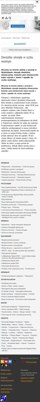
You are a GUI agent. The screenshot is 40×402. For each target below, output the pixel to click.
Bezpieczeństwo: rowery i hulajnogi (13, 243)
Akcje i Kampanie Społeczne (21, 224)
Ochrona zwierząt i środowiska (12, 232)
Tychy (4, 343)
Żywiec (9, 346)
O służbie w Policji (8, 291)
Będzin (27, 322)
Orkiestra (16, 207)
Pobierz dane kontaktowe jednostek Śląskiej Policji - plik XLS (19, 349)
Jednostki (4, 318)
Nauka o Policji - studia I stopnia (12, 286)
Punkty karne (30, 269)
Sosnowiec (5, 340)
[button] (36, 18)
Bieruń (15, 324)
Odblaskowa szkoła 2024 (10, 263)
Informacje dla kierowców (10, 266)
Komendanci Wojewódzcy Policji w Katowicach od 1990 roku (18, 191)
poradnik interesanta (6, 389)
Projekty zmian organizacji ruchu (13, 269)
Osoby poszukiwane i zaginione (12, 276)
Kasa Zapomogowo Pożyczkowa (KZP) (15, 202)
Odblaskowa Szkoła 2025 (10, 260)
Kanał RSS (2, 361)
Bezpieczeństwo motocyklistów (12, 245)
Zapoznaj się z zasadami (27, 378)
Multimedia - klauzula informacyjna (13, 172)
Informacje (16, 38)
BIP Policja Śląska (32, 362)
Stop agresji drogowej (9, 253)
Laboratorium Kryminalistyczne (12, 210)
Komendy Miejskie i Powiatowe (12, 322)
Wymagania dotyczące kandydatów (14, 288)
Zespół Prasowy (24, 306)
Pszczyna (26, 335)
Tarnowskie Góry (29, 340)
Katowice (34, 330)
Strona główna (6, 38)
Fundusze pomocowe (9, 204)
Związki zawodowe (8, 180)
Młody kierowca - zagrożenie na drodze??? (16, 248)
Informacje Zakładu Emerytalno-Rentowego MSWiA (19, 213)
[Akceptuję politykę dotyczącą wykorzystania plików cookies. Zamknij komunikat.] (37, 1)
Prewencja (5, 221)
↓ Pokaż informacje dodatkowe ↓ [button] (20, 50)
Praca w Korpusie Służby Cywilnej (13, 296)
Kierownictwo (16, 166)
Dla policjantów (7, 199)
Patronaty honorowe (9, 177)
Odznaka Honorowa (8, 174)
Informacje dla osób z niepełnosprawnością (16, 314)
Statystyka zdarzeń (24, 177)
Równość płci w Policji (24, 180)
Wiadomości (26, 38)
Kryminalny (5, 272)
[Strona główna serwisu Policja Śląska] (3, 18)
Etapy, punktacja (7, 294)
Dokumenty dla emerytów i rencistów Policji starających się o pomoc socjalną (16, 216)
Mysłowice (28, 332)
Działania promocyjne (9, 283)
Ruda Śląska (6, 338)
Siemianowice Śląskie (26, 338)
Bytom (21, 324)
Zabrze (24, 343)
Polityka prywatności (26, 381)
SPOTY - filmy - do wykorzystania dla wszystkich (18, 250)
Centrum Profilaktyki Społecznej (12, 227)
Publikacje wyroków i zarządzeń (12, 169)
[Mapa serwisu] (6, 18)
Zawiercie (32, 343)
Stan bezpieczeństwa (9, 187)
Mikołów (20, 332)
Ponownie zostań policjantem (26, 299)
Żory (3, 346)
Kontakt (31, 294)
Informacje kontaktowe (9, 306)
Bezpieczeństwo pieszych (10, 240)
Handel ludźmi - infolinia (10, 312)
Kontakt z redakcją (6, 374)
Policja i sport (6, 207)
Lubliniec (12, 332)
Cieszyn (4, 327)
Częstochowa (13, 327)
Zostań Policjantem (8, 279)
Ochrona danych (28, 166)
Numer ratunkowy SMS (9, 309)
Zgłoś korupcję (25, 309)
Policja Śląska (6, 183)
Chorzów (29, 324)
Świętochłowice (16, 340)
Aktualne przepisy (21, 294)
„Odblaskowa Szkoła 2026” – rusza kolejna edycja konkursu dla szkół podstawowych (19, 257)
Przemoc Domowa (8, 230)
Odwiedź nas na (6, 361)
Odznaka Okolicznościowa (26, 174)
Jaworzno (25, 330)
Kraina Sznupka (21, 230)
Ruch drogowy (6, 236)
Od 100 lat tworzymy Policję (27, 187)
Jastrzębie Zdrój (14, 330)
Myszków (5, 335)
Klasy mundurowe (8, 299)
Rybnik (15, 338)
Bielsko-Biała (6, 324)
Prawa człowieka (30, 210)
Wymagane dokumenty (24, 291)
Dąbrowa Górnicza (27, 327)
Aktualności (6, 224)
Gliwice (4, 330)
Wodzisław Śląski (14, 343)
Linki (34, 312)
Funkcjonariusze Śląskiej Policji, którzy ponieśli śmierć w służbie (17, 195)
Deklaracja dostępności (7, 380)
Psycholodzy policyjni (26, 204)
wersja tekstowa (5, 392)
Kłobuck (4, 332)
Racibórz (34, 335)
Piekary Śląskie (15, 335)
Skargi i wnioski (25, 312)
